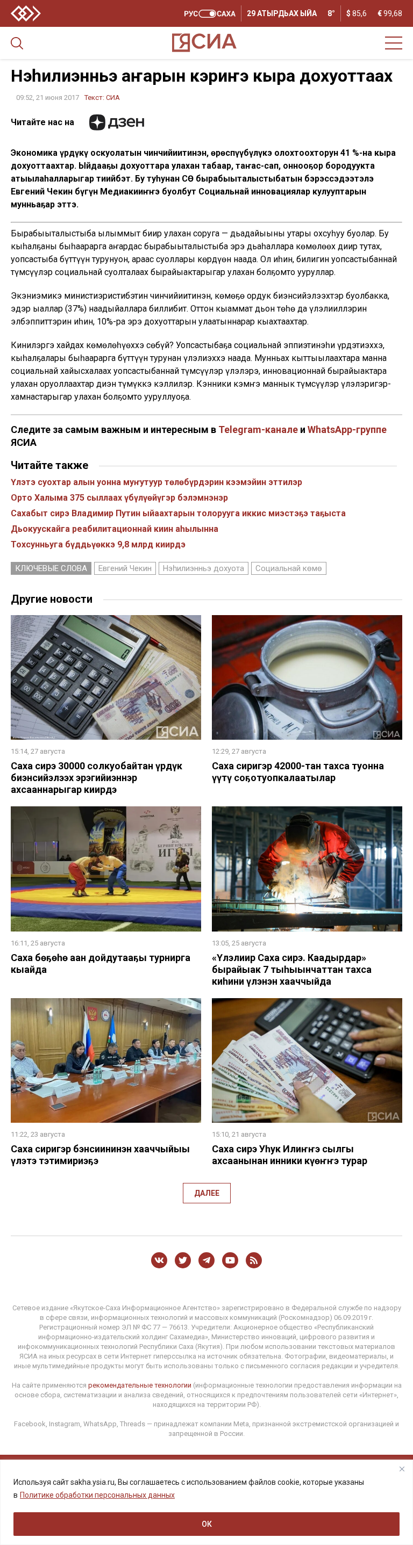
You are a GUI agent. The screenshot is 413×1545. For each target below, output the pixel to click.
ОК (207, 1524)
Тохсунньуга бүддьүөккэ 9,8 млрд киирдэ (98, 544)
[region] (206, 1502)
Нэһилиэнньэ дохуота (203, 568)
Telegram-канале (258, 429)
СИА (113, 97)
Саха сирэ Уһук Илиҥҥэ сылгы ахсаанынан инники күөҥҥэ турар (289, 1154)
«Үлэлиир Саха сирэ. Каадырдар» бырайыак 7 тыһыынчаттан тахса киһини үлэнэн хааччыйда (292, 969)
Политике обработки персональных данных (97, 1495)
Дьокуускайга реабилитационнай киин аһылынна (114, 529)
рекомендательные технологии (139, 1385)
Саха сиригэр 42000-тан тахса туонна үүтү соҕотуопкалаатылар (298, 771)
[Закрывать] (401, 1468)
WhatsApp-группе (347, 429)
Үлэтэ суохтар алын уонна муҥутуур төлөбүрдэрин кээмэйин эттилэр (156, 482)
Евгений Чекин (125, 568)
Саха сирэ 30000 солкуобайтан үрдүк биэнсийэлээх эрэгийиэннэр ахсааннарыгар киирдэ (96, 777)
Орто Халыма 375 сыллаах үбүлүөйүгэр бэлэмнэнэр (119, 498)
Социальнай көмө (288, 568)
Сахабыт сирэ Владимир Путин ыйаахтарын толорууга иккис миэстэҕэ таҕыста (178, 513)
